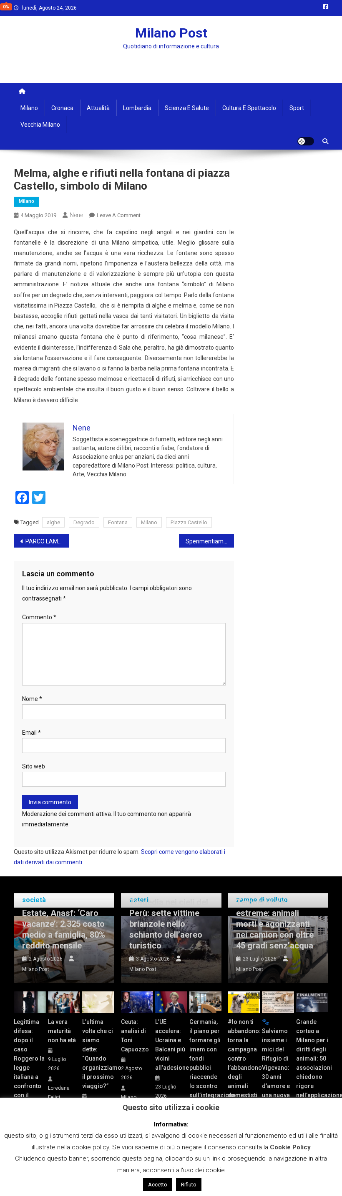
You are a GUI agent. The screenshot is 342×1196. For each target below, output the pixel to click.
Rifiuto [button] (188, 1184)
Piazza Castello (189, 522)
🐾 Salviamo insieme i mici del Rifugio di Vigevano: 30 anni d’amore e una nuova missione (276, 1063)
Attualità (98, 108)
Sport (296, 108)
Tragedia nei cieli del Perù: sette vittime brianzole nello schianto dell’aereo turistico (168, 924)
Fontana (118, 522)
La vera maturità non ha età (62, 1030)
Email (31, 732)
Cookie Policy (290, 1147)
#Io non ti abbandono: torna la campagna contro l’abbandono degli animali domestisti (244, 1058)
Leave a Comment (119, 215)
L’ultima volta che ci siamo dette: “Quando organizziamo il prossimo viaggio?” (98, 1053)
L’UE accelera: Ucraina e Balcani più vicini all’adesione (171, 1044)
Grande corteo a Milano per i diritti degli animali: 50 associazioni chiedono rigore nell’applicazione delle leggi (312, 1063)
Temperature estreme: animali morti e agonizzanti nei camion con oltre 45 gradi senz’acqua (275, 924)
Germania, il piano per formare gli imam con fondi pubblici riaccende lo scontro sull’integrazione (205, 1058)
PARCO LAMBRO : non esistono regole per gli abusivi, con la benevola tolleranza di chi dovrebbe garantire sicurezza (47, 541)
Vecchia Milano (40, 124)
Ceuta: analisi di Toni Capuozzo (135, 1035)
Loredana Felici (59, 1092)
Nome (32, 699)
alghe (53, 522)
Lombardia (137, 108)
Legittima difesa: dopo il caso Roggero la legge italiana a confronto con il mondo (29, 1063)
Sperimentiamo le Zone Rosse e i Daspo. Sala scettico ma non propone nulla (210, 541)
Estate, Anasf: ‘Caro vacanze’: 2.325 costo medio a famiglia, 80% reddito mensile (63, 929)
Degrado (84, 522)
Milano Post (171, 33)
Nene (76, 215)
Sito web (33, 766)
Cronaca (62, 108)
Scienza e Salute (187, 108)
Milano (29, 108)
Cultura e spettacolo (249, 108)
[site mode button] (305, 141)
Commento (39, 617)
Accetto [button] (157, 1184)
